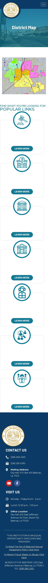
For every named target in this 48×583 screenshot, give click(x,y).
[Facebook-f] (17, 483)
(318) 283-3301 (26, 568)
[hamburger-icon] (43, 4)
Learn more (22, 148)
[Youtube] (9, 483)
